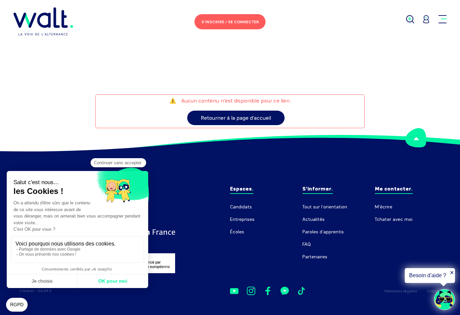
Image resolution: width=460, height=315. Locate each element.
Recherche (386, 232)
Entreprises (242, 219)
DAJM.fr (45, 291)
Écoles (237, 232)
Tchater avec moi (394, 219)
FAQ (306, 244)
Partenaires (314, 257)
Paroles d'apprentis (323, 232)
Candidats (241, 207)
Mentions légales (401, 291)
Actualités (313, 219)
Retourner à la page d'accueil (236, 118)
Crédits (433, 291)
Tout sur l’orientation (324, 207)
